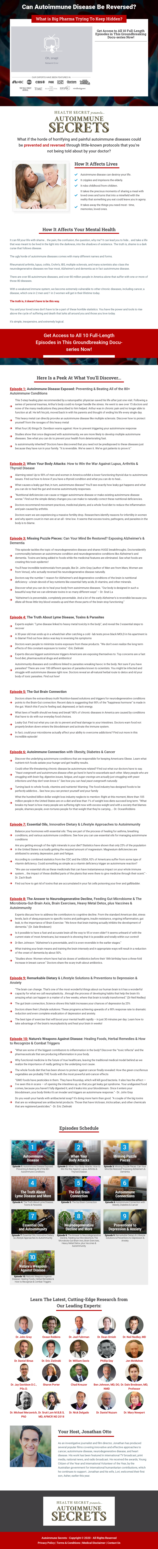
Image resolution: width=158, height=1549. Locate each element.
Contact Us (113, 1542)
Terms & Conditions (68, 1542)
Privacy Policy (46, 1542)
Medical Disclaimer (93, 1542)
